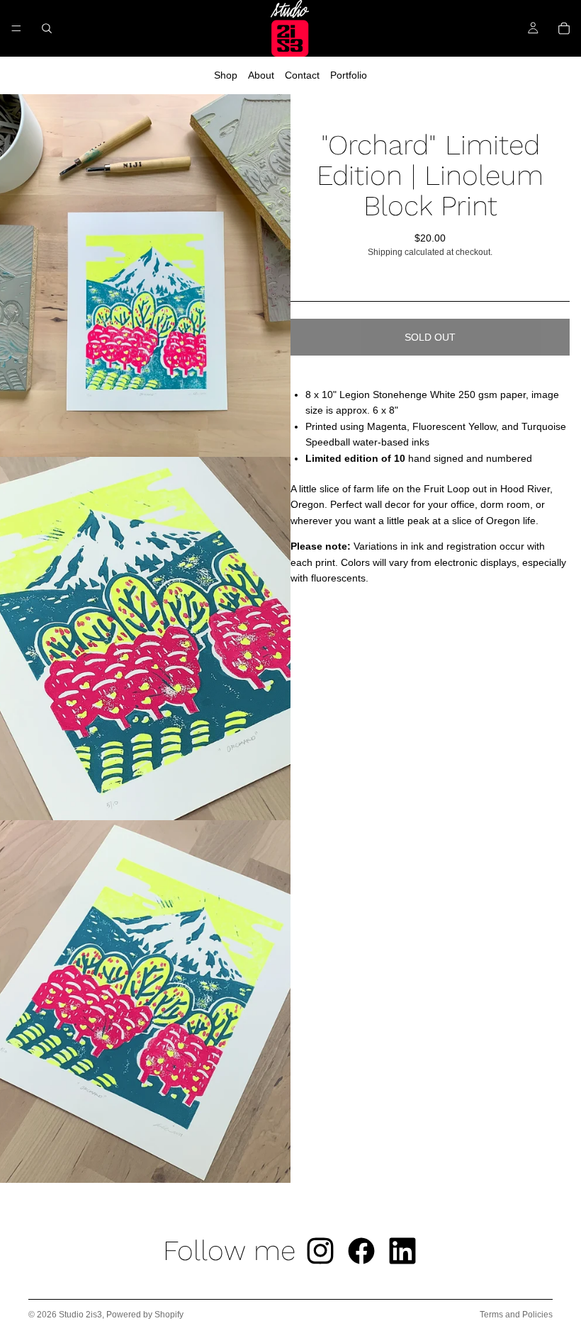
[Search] (46, 28)
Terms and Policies (516, 1315)
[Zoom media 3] (145, 1002)
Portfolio (348, 75)
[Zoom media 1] (145, 276)
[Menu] (16, 28)
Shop (225, 75)
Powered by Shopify (145, 1315)
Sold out (430, 337)
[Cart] (564, 28)
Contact (302, 75)
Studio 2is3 (80, 1315)
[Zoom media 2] (145, 638)
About (261, 75)
